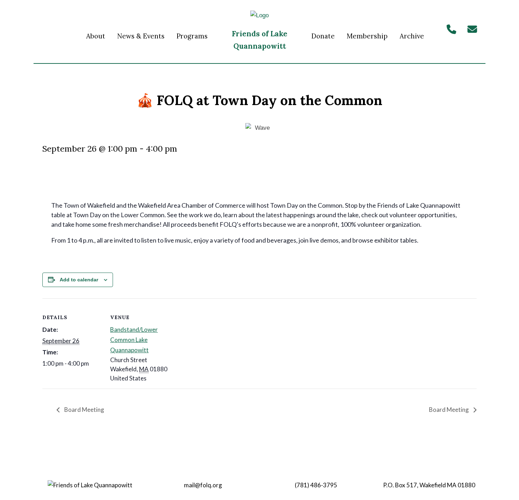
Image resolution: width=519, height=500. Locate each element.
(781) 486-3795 (316, 485)
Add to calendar (79, 279)
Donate (323, 36)
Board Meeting (83, 409)
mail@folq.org (203, 485)
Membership (367, 36)
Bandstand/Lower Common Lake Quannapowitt (134, 340)
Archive (412, 36)
